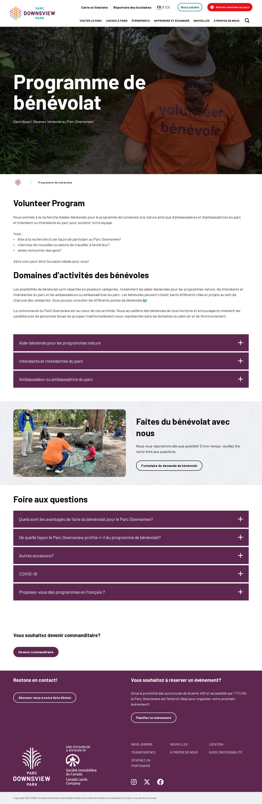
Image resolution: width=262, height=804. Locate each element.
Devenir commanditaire (35, 652)
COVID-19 (28, 573)
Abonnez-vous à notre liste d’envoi (44, 697)
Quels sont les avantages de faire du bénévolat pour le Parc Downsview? (86, 519)
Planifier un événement (153, 718)
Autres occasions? (36, 555)
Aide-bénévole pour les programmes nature (60, 342)
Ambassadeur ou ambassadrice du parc (56, 379)
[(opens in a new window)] (69, 443)
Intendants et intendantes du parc (51, 361)
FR (159, 7)
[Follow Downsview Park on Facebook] (160, 782)
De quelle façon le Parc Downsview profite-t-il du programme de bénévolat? (90, 537)
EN (167, 7)
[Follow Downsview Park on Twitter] (147, 782)
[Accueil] (34, 13)
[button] (229, 7)
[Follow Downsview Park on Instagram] (135, 782)
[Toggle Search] (247, 20)
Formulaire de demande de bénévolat (169, 465)
